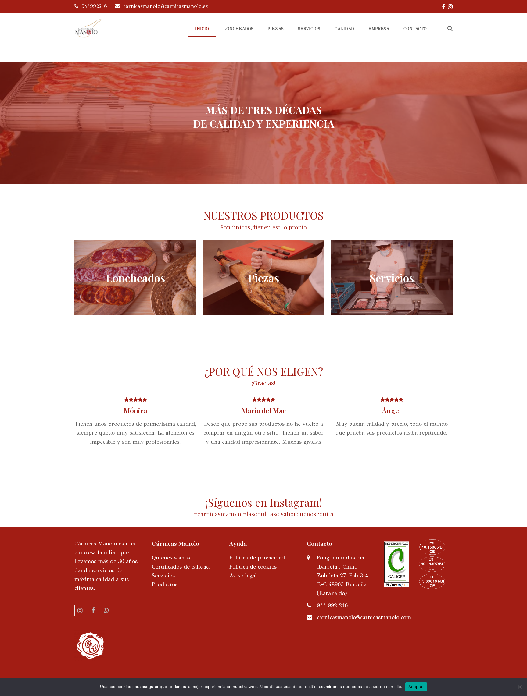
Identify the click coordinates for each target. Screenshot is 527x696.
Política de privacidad (257, 557)
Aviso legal (243, 575)
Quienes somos (171, 557)
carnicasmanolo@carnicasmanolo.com (364, 617)
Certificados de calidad (181, 566)
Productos (164, 584)
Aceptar (416, 686)
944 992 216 (332, 605)
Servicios (163, 575)
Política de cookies (253, 566)
